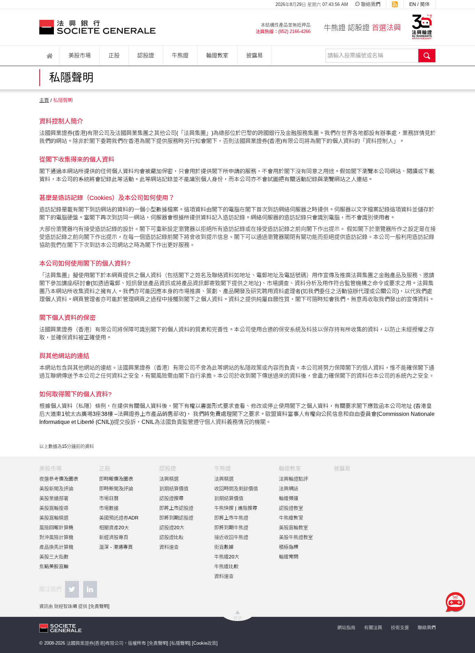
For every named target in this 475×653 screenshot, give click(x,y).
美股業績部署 (54, 498)
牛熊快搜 (224, 508)
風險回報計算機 (56, 527)
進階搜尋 (247, 508)
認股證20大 (171, 527)
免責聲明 (99, 606)
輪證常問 (288, 556)
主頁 (44, 100)
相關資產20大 (114, 527)
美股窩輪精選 (54, 518)
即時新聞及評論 (116, 488)
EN (412, 4)
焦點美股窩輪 (54, 566)
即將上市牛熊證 (231, 518)
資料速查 (169, 547)
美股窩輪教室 (293, 527)
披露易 (254, 55)
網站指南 (346, 627)
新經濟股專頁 (113, 537)
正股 (114, 55)
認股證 (145, 55)
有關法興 (373, 627)
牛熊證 (180, 55)
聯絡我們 (370, 4)
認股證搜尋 (171, 498)
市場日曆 (109, 498)
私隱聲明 (180, 643)
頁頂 (237, 618)
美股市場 (80, 55)
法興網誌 (288, 488)
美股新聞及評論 (56, 488)
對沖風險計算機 (56, 537)
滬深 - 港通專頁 (116, 547)
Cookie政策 (204, 643)
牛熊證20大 (226, 556)
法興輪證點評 (293, 479)
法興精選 (169, 479)
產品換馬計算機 (56, 547)
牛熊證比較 (226, 566)
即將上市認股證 (176, 508)
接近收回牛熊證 (231, 537)
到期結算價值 (173, 488)
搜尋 (427, 56)
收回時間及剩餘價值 (236, 488)
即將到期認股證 (176, 518)
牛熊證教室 (291, 518)
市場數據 (109, 508)
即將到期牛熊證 (231, 527)
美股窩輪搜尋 (54, 508)
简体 (425, 4)
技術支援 (400, 627)
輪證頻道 (288, 498)
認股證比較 (171, 537)
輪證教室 (217, 55)
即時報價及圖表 (116, 479)
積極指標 (288, 547)
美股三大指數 (54, 556)
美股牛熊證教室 (296, 537)
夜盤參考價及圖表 (58, 479)
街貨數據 (224, 547)
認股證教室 (291, 508)
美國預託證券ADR (118, 518)
